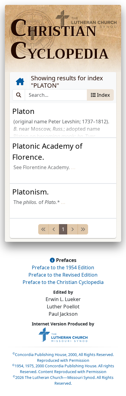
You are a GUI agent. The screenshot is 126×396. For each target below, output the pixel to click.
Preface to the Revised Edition (63, 274)
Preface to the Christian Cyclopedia (63, 282)
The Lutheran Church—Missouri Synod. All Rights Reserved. (63, 380)
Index (103, 95)
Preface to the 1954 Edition (63, 267)
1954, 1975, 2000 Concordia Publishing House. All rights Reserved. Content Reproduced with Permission (63, 368)
